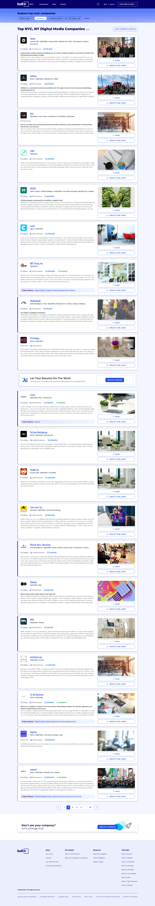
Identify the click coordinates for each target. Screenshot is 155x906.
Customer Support (100, 854)
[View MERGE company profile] (77, 202)
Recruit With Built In (72, 854)
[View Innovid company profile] (77, 783)
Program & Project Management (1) (57, 290)
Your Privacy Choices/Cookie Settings (108, 896)
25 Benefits (50, 702)
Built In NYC (126, 877)
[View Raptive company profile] (77, 746)
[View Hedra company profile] (77, 52)
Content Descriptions (54, 866)
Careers (48, 858)
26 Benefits (53, 440)
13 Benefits (51, 234)
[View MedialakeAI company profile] (77, 314)
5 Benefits (50, 159)
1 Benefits (49, 627)
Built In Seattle (127, 885)
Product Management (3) (43, 796)
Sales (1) (72, 290)
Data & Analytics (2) (52, 721)
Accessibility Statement (47, 896)
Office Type (25, 18)
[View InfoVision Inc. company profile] (77, 671)
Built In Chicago (127, 866)
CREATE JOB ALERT (117, 65)
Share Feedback (99, 858)
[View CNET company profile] (77, 165)
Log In (112, 4)
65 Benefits (50, 196)
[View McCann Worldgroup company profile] (77, 446)
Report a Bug (98, 862)
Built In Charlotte (128, 862)
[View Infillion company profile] (77, 90)
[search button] (98, 4)
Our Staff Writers (52, 862)
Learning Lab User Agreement (26, 896)
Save (117, 60)
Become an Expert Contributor (76, 858)
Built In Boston (127, 858)
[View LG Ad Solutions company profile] (77, 708)
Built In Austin (127, 854)
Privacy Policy (76, 896)
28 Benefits (51, 515)
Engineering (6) (40, 721)
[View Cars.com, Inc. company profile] (77, 521)
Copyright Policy (63, 896)
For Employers (127, 4)
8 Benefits (49, 308)
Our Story (49, 854)
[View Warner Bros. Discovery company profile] (77, 558)
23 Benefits (51, 271)
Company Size (55, 18)
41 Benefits (52, 552)
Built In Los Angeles (129, 873)
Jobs (54, 4)
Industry (40, 18)
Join (105, 4)
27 (90, 807)
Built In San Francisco (130, 881)
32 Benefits (50, 84)
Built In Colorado (128, 870)
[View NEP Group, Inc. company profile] (77, 277)
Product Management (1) (68, 721)
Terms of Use (88, 896)
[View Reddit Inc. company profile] (77, 483)
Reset (86, 18)
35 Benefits (50, 777)
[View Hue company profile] (77, 127)
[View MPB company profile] (77, 633)
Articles (63, 4)
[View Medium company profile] (77, 596)
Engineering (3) (40, 290)
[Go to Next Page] (96, 807)
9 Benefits (48, 49)
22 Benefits (51, 665)
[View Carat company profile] (77, 240)
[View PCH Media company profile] (77, 352)
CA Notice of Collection (130, 896)
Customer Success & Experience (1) (63, 796)
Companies (43, 4)
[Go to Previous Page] (59, 807)
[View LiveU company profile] (77, 408)
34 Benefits (51, 477)
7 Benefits (49, 402)
